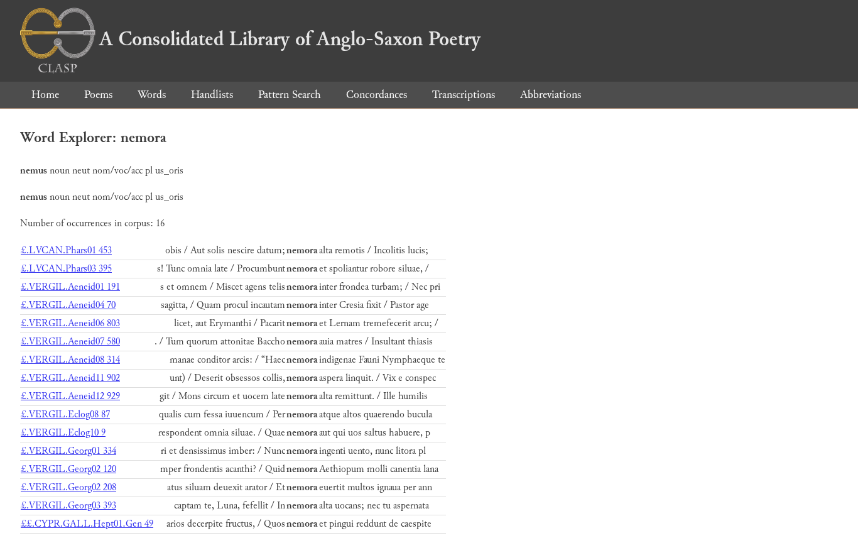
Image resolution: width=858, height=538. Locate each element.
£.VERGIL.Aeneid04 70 (68, 305)
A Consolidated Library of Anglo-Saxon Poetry (290, 39)
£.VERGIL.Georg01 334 (68, 451)
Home (45, 94)
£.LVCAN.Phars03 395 (66, 268)
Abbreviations (550, 94)
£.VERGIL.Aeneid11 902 (70, 378)
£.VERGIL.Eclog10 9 (63, 432)
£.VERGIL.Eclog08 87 (65, 414)
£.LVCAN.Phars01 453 (66, 250)
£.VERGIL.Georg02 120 (68, 469)
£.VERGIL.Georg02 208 (68, 487)
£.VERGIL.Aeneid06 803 (70, 323)
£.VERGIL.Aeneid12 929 (70, 396)
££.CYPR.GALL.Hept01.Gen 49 (87, 524)
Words (152, 94)
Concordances (376, 94)
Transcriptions (463, 94)
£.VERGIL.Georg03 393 (68, 505)
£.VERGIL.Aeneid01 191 (70, 287)
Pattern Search (289, 94)
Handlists (212, 94)
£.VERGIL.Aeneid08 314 (70, 360)
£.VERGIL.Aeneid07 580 (70, 341)
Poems (98, 94)
